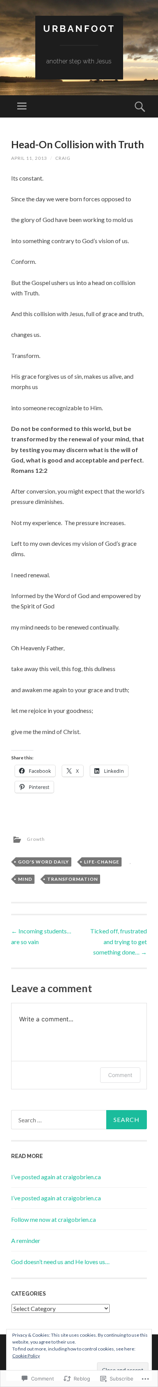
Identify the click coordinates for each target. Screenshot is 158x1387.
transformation (72, 879)
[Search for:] (79, 1119)
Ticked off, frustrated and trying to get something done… (118, 941)
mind (25, 879)
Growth (36, 839)
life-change (101, 862)
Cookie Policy (26, 1356)
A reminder (25, 1240)
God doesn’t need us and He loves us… (60, 1261)
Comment (120, 1075)
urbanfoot (79, 28)
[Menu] (21, 106)
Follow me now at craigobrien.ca (53, 1219)
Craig (63, 158)
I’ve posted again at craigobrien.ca (56, 1176)
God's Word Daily (43, 862)
